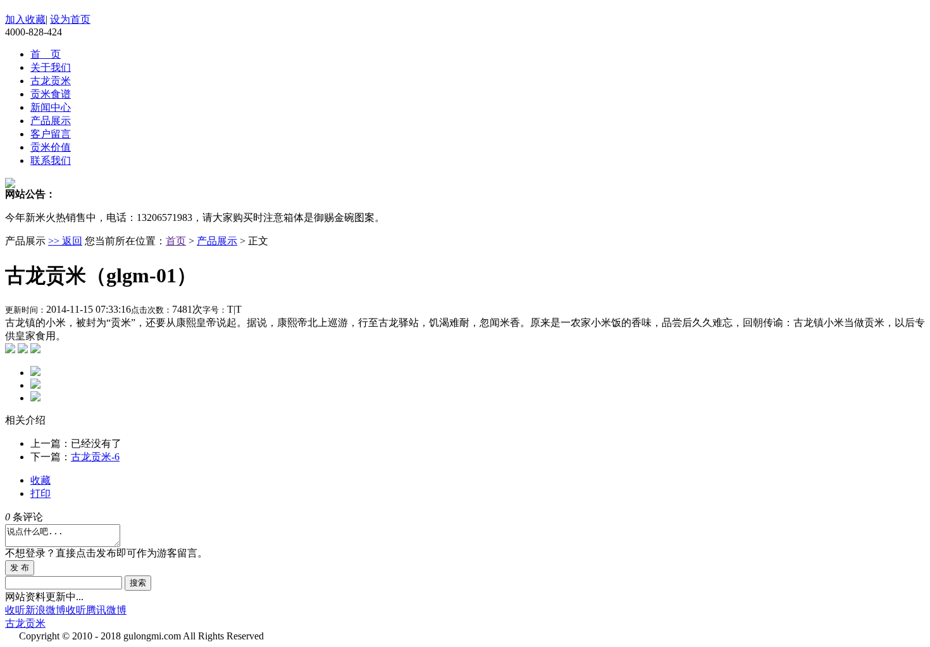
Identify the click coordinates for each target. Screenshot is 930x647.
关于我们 (50, 67)
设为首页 (70, 19)
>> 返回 (65, 241)
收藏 (40, 480)
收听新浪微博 (35, 610)
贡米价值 (50, 147)
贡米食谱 (50, 94)
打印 (40, 493)
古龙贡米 (50, 80)
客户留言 (50, 134)
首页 (176, 241)
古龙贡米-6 (95, 456)
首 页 (45, 54)
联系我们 (50, 160)
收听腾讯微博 (96, 610)
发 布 (19, 567)
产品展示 (50, 120)
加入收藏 (25, 19)
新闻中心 (50, 107)
